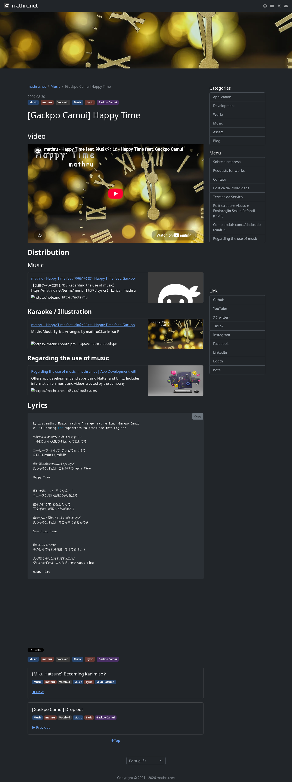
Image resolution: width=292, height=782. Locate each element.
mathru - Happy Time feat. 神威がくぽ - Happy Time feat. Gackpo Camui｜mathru (83, 281)
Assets (218, 132)
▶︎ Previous (41, 727)
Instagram (221, 334)
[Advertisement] (116, 614)
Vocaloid (63, 102)
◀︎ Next (38, 692)
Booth (218, 361)
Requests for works (229, 170)
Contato (219, 179)
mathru (47, 102)
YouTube (220, 308)
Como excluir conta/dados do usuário (237, 227)
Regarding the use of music (235, 238)
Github (218, 299)
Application (222, 97)
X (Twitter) (221, 317)
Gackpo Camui (108, 102)
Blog (216, 140)
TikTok (218, 326)
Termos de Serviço (228, 196)
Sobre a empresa (227, 161)
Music (55, 86)
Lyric (90, 102)
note (217, 370)
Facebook (221, 343)
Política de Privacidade (231, 188)
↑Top (115, 740)
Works (218, 114)
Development (224, 105)
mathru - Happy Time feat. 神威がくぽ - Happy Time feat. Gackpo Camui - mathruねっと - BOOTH (83, 327)
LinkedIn (220, 352)
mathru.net (37, 86)
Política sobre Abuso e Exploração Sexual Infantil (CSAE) (234, 210)
